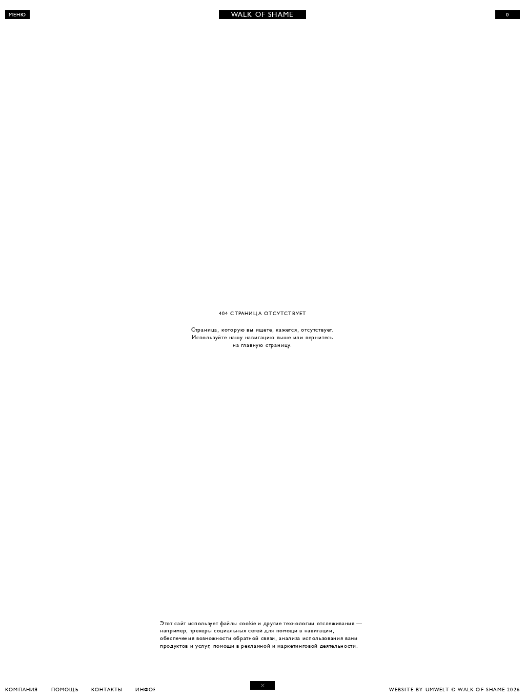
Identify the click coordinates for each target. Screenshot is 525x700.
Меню (18, 14)
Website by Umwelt (419, 689)
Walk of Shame (262, 14)
